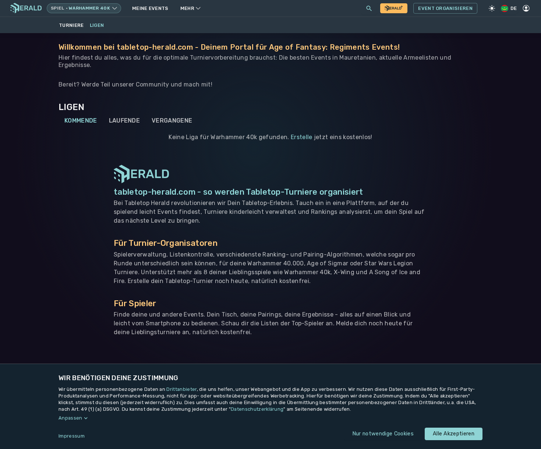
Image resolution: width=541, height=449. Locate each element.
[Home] (26, 8)
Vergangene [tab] (172, 120)
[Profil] (526, 8)
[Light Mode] (492, 8)
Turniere (71, 25)
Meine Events (150, 8)
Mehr (187, 8)
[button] (270, 418)
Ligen (97, 25)
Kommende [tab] (80, 120)
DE (513, 8)
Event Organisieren (445, 8)
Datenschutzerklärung (257, 409)
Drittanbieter (181, 389)
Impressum (72, 436)
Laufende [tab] (124, 120)
